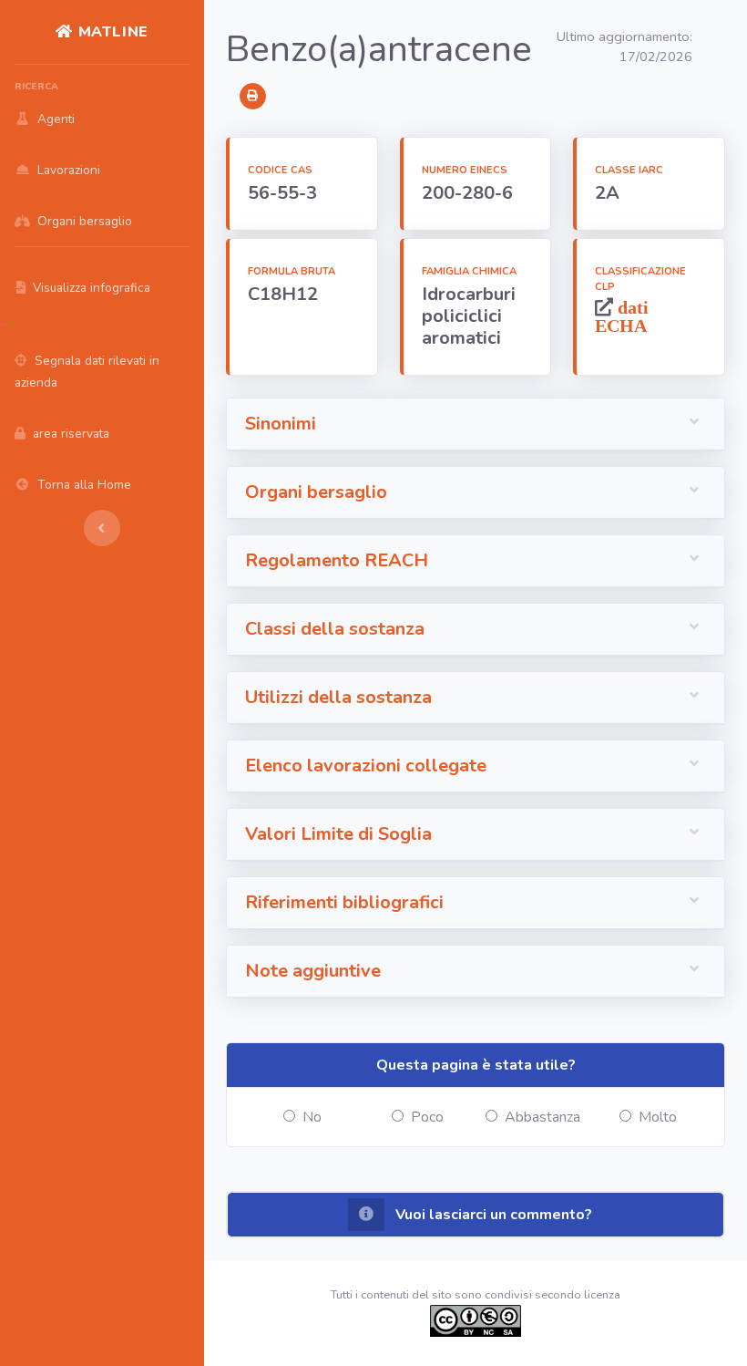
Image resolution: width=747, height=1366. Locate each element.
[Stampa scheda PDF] (253, 96)
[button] (475, 424)
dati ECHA (622, 316)
